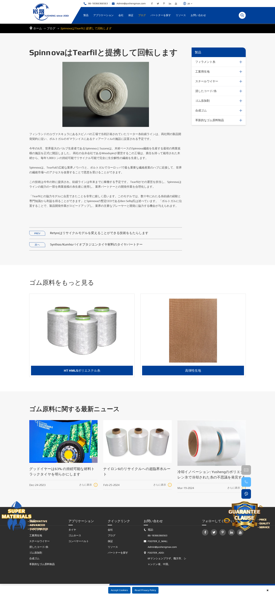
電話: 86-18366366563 (155, 532)
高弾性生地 (193, 370)
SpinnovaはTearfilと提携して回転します (86, 28)
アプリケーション (103, 15)
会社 (120, 15)
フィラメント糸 (205, 61)
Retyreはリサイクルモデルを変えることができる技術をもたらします (99, 233)
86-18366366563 (95, 3)
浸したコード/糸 (206, 91)
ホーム (37, 28)
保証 (130, 15)
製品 (85, 15)
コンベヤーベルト (78, 541)
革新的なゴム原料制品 (209, 120)
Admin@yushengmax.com (129, 3)
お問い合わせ (198, 15)
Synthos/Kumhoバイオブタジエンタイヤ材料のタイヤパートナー (96, 244)
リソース (181, 15)
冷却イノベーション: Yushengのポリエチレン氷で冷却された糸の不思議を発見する (211, 474)
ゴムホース (74, 535)
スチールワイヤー (206, 81)
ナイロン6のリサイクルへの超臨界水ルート (136, 471)
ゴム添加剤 (202, 100)
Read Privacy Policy (145, 590)
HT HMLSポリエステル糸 (82, 370)
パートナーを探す (161, 15)
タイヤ (72, 529)
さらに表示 (88, 484)
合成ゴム (201, 110)
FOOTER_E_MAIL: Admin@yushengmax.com (160, 544)
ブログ (142, 15)
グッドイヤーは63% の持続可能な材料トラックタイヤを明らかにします (62, 471)
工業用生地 (202, 71)
